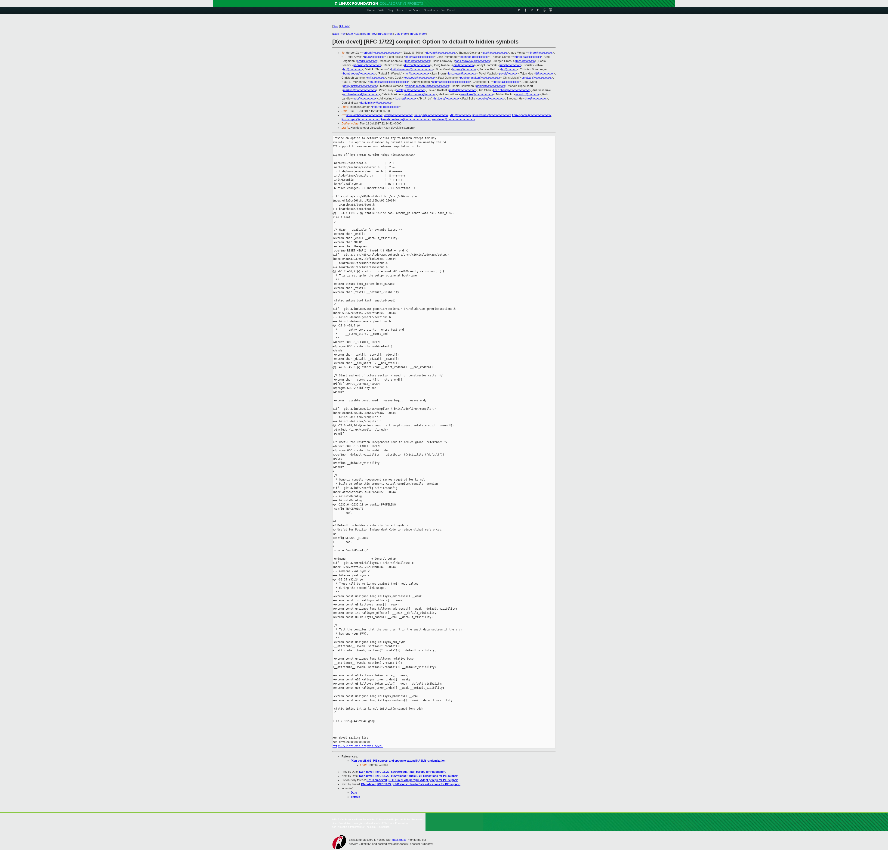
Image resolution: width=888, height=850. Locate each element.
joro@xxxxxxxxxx (463, 65)
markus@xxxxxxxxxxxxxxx (359, 90)
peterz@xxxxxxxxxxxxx (419, 57)
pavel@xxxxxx (508, 73)
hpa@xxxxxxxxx (374, 57)
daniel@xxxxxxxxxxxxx (490, 86)
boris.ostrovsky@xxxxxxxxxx (472, 61)
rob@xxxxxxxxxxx (365, 98)
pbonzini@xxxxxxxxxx (367, 65)
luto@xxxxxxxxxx (510, 65)
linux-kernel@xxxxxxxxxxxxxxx (491, 115)
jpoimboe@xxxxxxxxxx (474, 57)
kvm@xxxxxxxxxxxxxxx (398, 115)
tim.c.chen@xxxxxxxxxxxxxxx (511, 90)
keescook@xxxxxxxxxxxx (419, 77)
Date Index (401, 33)
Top (335, 26)
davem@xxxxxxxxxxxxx (441, 52)
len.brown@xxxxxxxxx (462, 73)
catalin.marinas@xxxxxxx (419, 94)
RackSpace (399, 839)
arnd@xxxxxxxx (367, 61)
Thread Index (418, 33)
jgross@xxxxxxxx (524, 61)
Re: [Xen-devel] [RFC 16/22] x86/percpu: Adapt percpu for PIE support (412, 780)
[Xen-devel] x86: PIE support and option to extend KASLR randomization (398, 760)
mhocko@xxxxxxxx (527, 94)
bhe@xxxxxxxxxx (535, 98)
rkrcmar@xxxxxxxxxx (417, 65)
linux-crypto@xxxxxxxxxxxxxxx (361, 119)
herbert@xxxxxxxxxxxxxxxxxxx (381, 52)
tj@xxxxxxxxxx (544, 73)
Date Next (353, 33)
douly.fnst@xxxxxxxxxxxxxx (360, 86)
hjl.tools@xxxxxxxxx (446, 98)
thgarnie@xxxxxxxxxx (527, 57)
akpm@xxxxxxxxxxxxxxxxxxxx (451, 82)
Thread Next (385, 33)
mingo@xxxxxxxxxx (540, 52)
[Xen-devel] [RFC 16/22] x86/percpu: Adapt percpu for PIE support (402, 771)
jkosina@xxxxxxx (405, 98)
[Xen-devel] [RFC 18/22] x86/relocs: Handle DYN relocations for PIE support (408, 776)
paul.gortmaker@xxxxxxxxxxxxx (480, 77)
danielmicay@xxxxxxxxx (375, 102)
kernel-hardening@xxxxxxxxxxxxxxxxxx (406, 119)
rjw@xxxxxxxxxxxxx (417, 73)
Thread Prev (368, 33)
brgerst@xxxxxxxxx (464, 69)
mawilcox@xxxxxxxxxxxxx (476, 94)
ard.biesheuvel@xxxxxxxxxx (361, 94)
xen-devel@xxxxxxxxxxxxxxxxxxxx (453, 119)
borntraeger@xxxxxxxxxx (359, 73)
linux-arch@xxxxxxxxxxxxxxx (364, 115)
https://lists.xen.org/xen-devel (358, 746)
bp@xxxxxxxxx (352, 69)
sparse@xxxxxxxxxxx (506, 82)
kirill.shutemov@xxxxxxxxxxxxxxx (412, 69)
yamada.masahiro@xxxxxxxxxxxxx (427, 86)
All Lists (344, 26)
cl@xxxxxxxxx (376, 77)
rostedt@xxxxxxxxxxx (462, 90)
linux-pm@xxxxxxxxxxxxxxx (431, 115)
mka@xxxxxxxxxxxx (417, 61)
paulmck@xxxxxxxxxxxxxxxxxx (389, 82)
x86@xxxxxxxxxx (460, 115)
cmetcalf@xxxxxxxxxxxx (537, 77)
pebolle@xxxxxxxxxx (491, 98)
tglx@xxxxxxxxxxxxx (495, 52)
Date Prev (339, 33)
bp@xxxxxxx (509, 69)
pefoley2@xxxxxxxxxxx (410, 90)
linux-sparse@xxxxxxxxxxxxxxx (531, 115)
